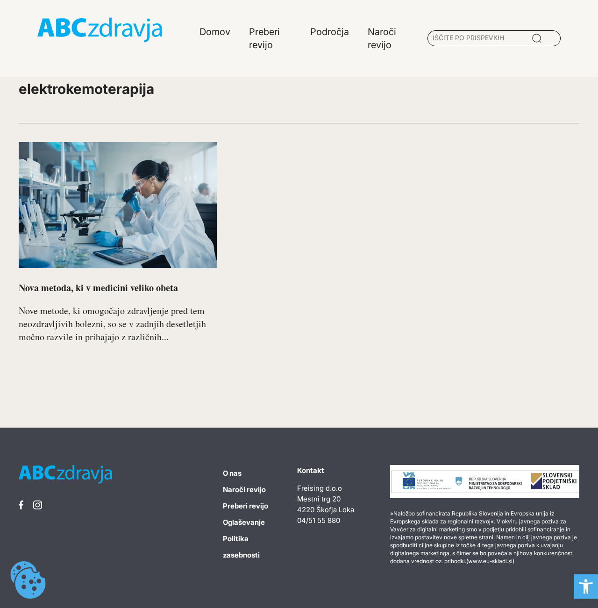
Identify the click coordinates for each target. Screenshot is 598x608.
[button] (586, 586)
